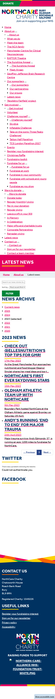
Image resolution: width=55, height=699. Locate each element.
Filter (9, 293)
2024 (7, 314)
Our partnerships (19, 88)
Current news (12, 306)
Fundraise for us (16, 163)
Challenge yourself (17, 116)
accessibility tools (44, 697)
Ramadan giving (15, 233)
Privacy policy (9, 622)
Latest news (13, 96)
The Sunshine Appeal (18, 62)
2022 (7, 322)
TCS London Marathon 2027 (25, 143)
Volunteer (12, 112)
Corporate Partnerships (20, 229)
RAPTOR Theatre (16, 58)
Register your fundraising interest (25, 151)
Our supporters (15, 81)
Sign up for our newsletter (21, 249)
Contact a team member (20, 253)
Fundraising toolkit (17, 159)
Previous (28, 452)
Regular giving (14, 209)
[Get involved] (20, 105)
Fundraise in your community (25, 174)
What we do (13, 38)
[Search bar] (44, 3)
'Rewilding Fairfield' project (21, 100)
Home (7, 27)
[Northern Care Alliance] (27, 668)
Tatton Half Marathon (21, 139)
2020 (7, 330)
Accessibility (8, 626)
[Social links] (38, 3)
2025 (7, 310)
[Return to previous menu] (8, 35)
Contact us (10, 241)
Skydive (14, 123)
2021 (7, 326)
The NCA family (15, 46)
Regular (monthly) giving (20, 201)
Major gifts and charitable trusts (24, 225)
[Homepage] (27, 16)
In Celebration (15, 221)
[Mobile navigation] (50, 3)
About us (9, 31)
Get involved (11, 104)
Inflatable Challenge (21, 127)
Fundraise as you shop (22, 186)
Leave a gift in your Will (19, 213)
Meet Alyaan (16, 69)
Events (11, 147)
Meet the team (15, 42)
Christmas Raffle (16, 155)
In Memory (13, 217)
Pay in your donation (18, 205)
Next (46, 452)
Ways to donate (12, 190)
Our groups (16, 92)
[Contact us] (18, 242)
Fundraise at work (19, 170)
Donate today (14, 197)
